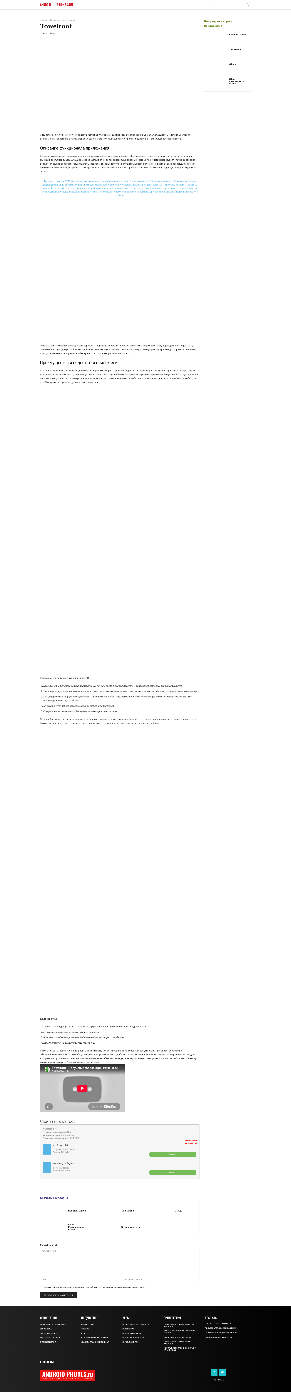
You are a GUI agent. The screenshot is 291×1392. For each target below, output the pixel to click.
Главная (43, 20)
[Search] (247, 4)
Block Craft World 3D (50, 1338)
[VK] (57, 1188)
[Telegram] (50, 1188)
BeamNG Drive (77, 1210)
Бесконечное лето (130, 1227)
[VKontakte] (222, 1372)
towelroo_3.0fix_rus (63, 1163)
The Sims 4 (127, 1210)
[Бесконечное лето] (108, 1227)
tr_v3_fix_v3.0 (60, 1145)
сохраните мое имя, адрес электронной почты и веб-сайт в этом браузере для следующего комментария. (94, 1287)
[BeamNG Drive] (55, 1211)
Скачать (171, 1154)
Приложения (55, 20)
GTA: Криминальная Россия (76, 1227)
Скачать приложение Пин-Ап (95, 1342)
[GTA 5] (161, 1211)
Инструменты (69, 20)
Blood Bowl (46, 1329)
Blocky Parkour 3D (49, 1333)
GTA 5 (178, 1210)
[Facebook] (43, 1188)
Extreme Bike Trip (48, 1342)
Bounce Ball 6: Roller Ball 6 (53, 1325)
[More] (64, 1188)
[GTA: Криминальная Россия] (55, 1227)
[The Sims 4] (108, 1211)
